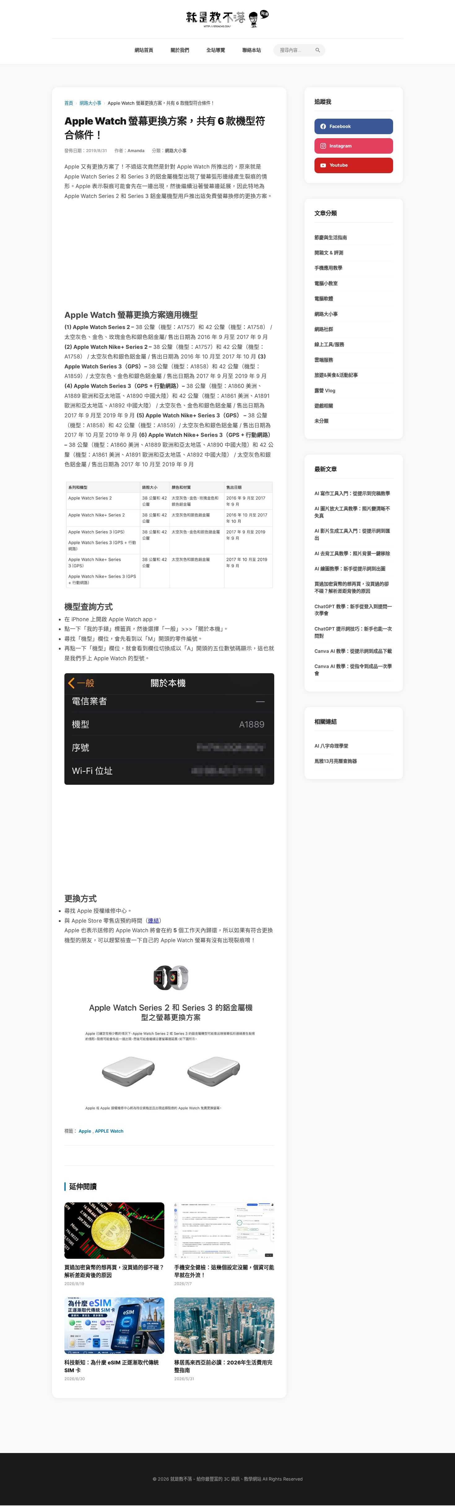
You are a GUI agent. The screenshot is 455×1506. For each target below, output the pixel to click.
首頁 (68, 103)
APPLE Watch (109, 1131)
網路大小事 (90, 103)
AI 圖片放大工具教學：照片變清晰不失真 (352, 512)
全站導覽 (215, 50)
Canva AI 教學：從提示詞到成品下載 (353, 651)
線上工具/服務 (329, 344)
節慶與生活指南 (330, 237)
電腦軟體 (323, 298)
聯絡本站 (251, 50)
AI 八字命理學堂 (331, 746)
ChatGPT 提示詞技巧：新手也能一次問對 (353, 632)
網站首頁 (144, 50)
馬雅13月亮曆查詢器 (335, 761)
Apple (85, 1131)
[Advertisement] (169, 254)
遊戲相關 (323, 406)
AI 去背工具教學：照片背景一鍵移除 (352, 553)
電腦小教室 (326, 283)
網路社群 (323, 329)
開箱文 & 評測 (328, 253)
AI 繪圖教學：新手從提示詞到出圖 (349, 569)
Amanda (136, 150)
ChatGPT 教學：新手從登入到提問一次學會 (353, 610)
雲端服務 (323, 360)
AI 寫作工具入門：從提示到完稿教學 (352, 493)
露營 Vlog (325, 390)
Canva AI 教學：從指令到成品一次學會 (353, 669)
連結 (153, 920)
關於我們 (180, 50)
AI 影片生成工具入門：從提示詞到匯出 (352, 534)
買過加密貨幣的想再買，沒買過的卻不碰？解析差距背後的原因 (351, 587)
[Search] (318, 50)
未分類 (321, 421)
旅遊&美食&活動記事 (336, 375)
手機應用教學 (328, 268)
